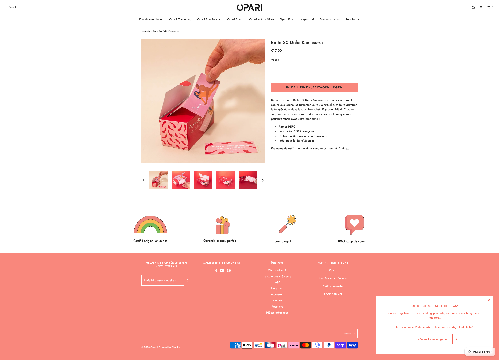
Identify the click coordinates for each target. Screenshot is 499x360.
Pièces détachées (277, 312)
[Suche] (473, 7)
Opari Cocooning (180, 19)
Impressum (277, 294)
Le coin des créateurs (277, 276)
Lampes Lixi (306, 19)
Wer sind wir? (277, 270)
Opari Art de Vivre (261, 19)
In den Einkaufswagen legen (314, 87)
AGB (277, 282)
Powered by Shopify (169, 347)
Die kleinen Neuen (151, 19)
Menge (275, 60)
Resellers (277, 306)
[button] (14, 7)
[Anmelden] (481, 7)
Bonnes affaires (330, 19)
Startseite (145, 31)
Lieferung (277, 288)
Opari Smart (235, 19)
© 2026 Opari (149, 347)
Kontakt (277, 300)
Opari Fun (286, 19)
